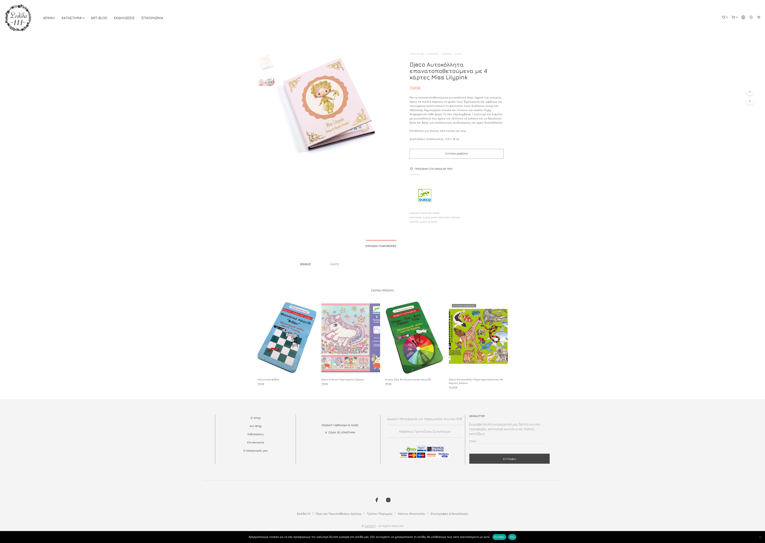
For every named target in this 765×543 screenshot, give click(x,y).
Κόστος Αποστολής (411, 513)
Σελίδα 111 (303, 513)
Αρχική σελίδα (417, 54)
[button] (725, 17)
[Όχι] (760, 537)
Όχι (512, 536)
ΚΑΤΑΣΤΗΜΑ (72, 18)
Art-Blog (99, 18)
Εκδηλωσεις (124, 18)
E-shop (256, 417)
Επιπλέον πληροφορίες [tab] (381, 246)
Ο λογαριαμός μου (255, 450)
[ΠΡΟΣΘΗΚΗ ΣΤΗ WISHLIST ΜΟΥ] (287, 366)
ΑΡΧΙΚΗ (49, 18)
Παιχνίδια (446, 54)
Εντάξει (499, 536)
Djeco (423, 222)
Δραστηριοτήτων (440, 217)
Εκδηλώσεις (255, 434)
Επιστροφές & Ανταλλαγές (449, 513)
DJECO (458, 54)
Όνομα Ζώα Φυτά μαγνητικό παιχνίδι (408, 379)
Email (473, 441)
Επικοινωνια (152, 18)
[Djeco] (424, 196)
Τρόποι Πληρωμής (379, 513)
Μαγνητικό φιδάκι (268, 379)
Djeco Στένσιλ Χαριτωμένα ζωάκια (342, 379)
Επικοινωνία (255, 442)
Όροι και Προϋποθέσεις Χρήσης (338, 513)
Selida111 (370, 525)
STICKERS (432, 222)
